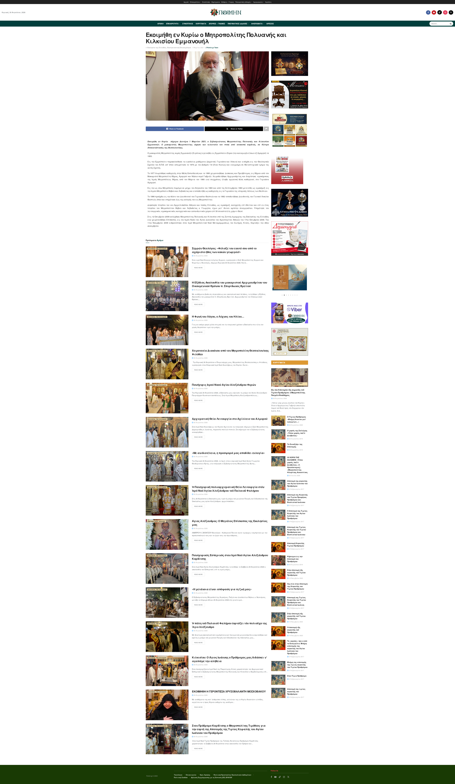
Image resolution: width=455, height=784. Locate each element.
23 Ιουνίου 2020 (294, 475)
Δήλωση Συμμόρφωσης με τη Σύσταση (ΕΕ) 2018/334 (211, 777)
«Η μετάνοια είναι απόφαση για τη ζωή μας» (222, 589)
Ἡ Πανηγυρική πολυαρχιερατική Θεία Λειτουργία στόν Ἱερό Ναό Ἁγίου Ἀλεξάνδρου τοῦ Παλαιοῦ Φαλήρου (228, 488)
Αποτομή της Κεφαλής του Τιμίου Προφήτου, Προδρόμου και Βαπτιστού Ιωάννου (297, 498)
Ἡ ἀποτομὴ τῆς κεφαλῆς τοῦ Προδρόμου (293, 630)
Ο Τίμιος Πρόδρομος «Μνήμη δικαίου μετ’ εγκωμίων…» (296, 419)
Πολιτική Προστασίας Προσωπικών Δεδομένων (232, 775)
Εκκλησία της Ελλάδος (156, 47)
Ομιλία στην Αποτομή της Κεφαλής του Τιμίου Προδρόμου (297, 586)
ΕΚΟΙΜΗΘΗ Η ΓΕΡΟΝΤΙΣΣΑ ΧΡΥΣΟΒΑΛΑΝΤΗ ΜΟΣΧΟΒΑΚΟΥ (229, 691)
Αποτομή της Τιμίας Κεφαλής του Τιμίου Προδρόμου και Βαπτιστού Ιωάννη (296, 601)
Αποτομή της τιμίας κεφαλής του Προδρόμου (296, 691)
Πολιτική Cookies (180, 777)
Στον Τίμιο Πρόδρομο (296, 676)
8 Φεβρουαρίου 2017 (296, 489)
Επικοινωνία (191, 775)
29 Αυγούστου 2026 (200, 664)
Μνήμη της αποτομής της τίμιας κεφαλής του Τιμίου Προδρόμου (297, 664)
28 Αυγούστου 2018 (296, 564)
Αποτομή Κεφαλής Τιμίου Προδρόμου (295, 544)
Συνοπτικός (206, 2)
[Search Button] (451, 23)
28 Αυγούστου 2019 (296, 439)
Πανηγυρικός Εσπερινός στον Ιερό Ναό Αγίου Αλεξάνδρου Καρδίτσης (230, 557)
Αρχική (186, 2)
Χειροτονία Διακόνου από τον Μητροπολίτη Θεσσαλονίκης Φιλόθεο (230, 352)
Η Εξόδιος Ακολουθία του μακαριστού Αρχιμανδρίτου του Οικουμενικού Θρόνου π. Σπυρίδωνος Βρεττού (229, 284)
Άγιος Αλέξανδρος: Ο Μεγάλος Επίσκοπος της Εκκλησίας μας (229, 523)
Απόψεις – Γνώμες (227, 2)
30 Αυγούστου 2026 (200, 256)
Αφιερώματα (258, 2)
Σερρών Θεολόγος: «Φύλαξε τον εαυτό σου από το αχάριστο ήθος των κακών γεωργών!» (224, 250)
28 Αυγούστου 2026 (296, 425)
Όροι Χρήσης (205, 775)
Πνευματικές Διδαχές (243, 2)
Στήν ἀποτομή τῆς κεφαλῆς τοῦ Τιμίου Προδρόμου (296, 572)
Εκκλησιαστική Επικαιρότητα (179, 47)
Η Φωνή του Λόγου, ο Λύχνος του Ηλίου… (218, 316)
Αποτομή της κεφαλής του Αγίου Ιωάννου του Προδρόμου (297, 483)
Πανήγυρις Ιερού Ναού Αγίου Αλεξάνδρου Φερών (224, 385)
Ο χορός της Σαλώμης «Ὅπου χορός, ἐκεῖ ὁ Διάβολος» (297, 433)
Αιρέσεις (268, 2)
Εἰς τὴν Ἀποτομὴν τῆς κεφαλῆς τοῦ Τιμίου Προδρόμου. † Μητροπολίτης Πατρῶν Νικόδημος (288, 392)
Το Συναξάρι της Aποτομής (294, 445)
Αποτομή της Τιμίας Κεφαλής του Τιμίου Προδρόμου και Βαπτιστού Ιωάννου (296, 531)
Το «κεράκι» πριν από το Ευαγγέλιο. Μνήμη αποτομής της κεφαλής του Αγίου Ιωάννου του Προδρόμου (297, 647)
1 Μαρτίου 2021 (198, 47)
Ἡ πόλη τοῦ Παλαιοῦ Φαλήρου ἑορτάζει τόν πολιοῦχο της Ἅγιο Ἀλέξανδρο (229, 625)
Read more (198, 268)
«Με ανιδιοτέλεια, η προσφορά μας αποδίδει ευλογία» (228, 453)
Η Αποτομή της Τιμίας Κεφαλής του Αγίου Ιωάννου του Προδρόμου (288, 383)
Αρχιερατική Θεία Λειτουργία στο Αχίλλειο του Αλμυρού (229, 419)
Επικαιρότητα (195, 2)
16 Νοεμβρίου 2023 (296, 578)
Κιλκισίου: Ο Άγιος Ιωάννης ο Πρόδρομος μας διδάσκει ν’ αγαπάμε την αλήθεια (229, 659)
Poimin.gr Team (212, 47)
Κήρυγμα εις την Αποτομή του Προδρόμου (295, 559)
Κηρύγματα (216, 2)
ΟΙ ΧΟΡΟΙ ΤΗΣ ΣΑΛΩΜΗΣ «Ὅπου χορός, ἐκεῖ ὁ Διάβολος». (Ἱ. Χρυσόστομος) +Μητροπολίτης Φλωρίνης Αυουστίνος (297, 465)
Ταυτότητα (178, 775)
